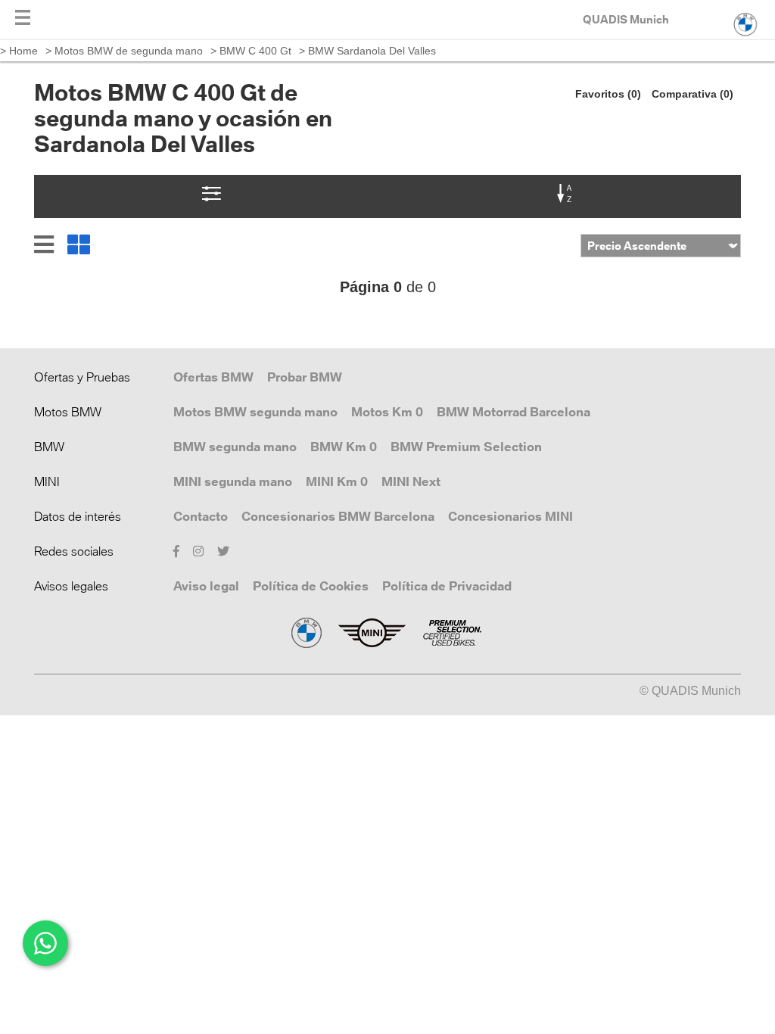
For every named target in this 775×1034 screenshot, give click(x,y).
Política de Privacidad (447, 585)
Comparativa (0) (692, 94)
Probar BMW (304, 377)
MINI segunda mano (232, 481)
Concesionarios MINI (510, 516)
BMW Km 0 (343, 446)
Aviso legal (206, 585)
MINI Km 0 (337, 481)
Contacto (200, 516)
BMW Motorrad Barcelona (513, 411)
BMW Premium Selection (466, 446)
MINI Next (410, 481)
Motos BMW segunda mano (255, 411)
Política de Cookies (311, 585)
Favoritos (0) (608, 94)
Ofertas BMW (213, 377)
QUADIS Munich (626, 19)
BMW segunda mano (235, 446)
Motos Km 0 (387, 411)
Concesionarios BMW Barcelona (337, 516)
